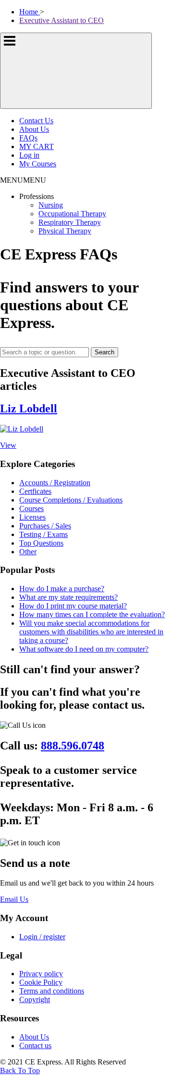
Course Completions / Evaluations (71, 500)
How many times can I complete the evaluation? (92, 614)
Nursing (50, 205)
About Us (34, 129)
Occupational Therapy (72, 214)
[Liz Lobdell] (21, 429)
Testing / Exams (43, 534)
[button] (23, 180)
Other (28, 552)
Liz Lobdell (28, 408)
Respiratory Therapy (69, 222)
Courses (31, 508)
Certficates (35, 491)
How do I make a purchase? (61, 588)
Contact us (35, 1045)
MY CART (36, 146)
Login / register (42, 937)
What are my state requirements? (68, 597)
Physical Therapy (64, 231)
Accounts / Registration (54, 483)
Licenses (32, 517)
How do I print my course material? (73, 606)
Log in (29, 155)
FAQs (28, 138)
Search (104, 352)
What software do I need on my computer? (83, 649)
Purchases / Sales (45, 526)
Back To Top (20, 1070)
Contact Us (36, 121)
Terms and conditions (51, 991)
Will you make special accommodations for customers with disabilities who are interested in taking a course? (91, 631)
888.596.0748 (72, 745)
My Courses (37, 164)
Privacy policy (41, 974)
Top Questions (41, 543)
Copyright (34, 999)
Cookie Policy (40, 982)
